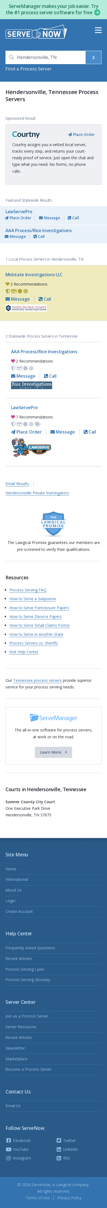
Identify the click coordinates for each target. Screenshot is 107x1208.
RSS (66, 1158)
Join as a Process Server (26, 1016)
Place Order (83, 134)
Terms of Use (38, 1197)
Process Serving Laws (24, 969)
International (16, 879)
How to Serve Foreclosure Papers (39, 607)
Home (10, 868)
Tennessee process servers (37, 680)
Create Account (19, 911)
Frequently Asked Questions (30, 947)
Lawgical (63, 1184)
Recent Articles (18, 958)
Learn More (51, 752)
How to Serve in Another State (36, 634)
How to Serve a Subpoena (32, 598)
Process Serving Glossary (27, 979)
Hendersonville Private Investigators (37, 492)
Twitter (69, 1140)
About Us (13, 890)
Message (51, 217)
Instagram (21, 1158)
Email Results (17, 483)
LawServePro (18, 212)
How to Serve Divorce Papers (35, 616)
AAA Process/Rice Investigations (38, 230)
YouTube (20, 1149)
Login (10, 900)
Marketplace (16, 1058)
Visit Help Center (23, 651)
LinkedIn (70, 1149)
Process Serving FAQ (27, 589)
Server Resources (20, 1026)
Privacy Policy (69, 1197)
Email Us (13, 1105)
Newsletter (15, 1048)
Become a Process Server (28, 1069)
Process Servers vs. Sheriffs (33, 643)
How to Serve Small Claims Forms (39, 625)
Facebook (21, 1140)
